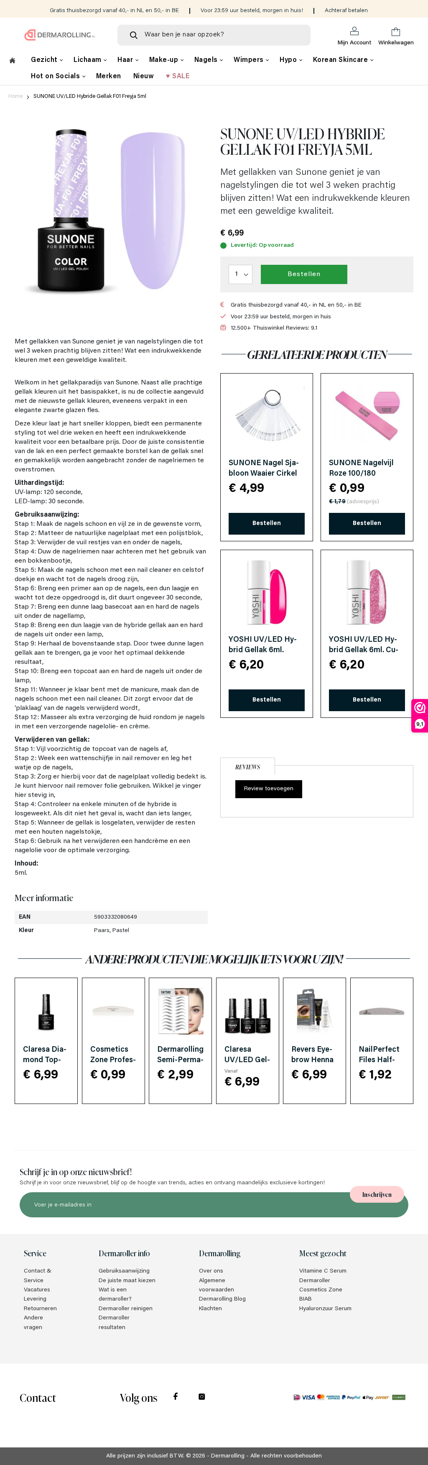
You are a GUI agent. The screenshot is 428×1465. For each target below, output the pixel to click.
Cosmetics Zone (320, 1290)
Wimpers (249, 60)
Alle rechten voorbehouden (286, 1456)
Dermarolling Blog (222, 1299)
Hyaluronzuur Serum (325, 1309)
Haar (126, 60)
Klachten (210, 1309)
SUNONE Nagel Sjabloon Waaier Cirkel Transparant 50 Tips (264, 474)
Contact (38, 1397)
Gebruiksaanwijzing (124, 1271)
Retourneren (40, 1309)
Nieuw (143, 76)
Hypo (289, 60)
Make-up (164, 60)
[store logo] (60, 34)
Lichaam (88, 60)
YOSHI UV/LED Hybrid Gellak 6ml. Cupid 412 (363, 650)
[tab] (247, 765)
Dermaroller (314, 1281)
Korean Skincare (341, 60)
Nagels (207, 60)
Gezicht (45, 60)
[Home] (12, 61)
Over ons (211, 1271)
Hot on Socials (56, 76)
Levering (35, 1299)
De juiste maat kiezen (127, 1281)
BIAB (305, 1299)
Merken (108, 76)
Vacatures (37, 1290)
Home (15, 96)
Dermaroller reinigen (126, 1309)
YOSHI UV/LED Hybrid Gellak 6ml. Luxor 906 (263, 650)
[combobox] (214, 35)
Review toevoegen (268, 789)
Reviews (247, 766)
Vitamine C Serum (322, 1271)
